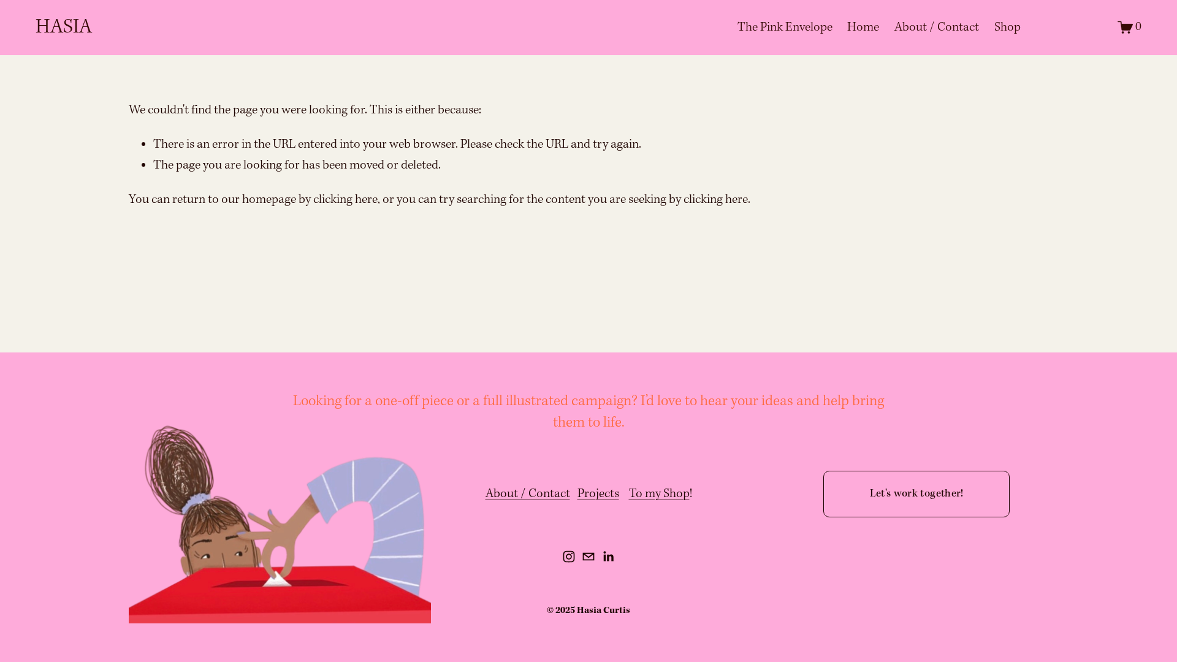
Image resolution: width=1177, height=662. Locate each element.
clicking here (345, 199)
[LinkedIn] (608, 556)
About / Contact (936, 27)
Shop (1007, 27)
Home (863, 27)
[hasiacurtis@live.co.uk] (588, 556)
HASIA (64, 27)
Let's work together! (917, 494)
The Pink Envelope (784, 27)
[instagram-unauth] (569, 556)
